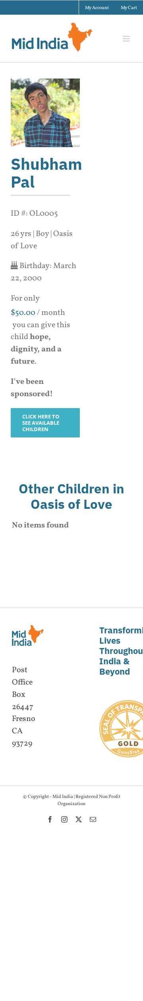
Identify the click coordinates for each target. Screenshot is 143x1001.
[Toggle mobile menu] (127, 39)
